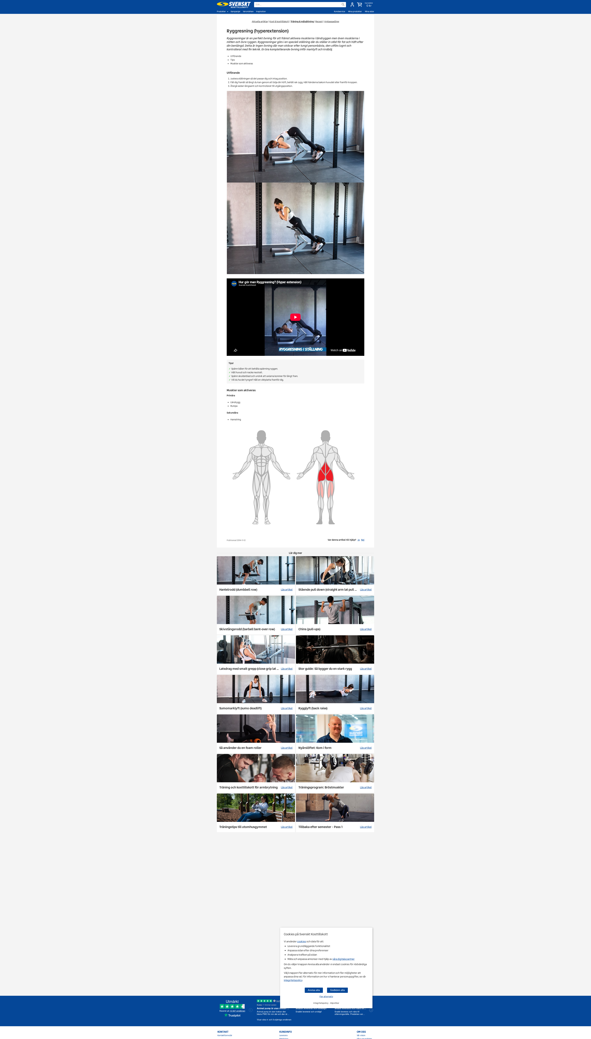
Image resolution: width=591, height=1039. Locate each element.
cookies (301, 941)
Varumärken (248, 11)
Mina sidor (369, 11)
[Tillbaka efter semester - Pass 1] (335, 813)
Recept (319, 21)
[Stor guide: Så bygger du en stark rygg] (335, 654)
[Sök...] (343, 4)
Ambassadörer (331, 21)
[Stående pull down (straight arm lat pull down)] (335, 575)
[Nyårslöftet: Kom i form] (335, 733)
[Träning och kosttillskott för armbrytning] (256, 773)
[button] (365, 4)
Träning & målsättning (302, 21)
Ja (359, 540)
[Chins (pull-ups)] (335, 615)
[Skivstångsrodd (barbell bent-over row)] (256, 615)
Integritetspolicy (293, 980)
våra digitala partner (343, 959)
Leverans (283, 1035)
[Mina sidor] (352, 4)
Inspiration (261, 11)
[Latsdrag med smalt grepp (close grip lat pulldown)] (256, 654)
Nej (362, 540)
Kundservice (339, 11)
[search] (300, 4)
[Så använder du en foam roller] (256, 733)
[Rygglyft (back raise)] (335, 694)
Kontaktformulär (224, 1035)
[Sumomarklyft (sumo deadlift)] (256, 694)
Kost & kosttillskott (279, 21)
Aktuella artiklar (260, 21)
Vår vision (361, 1035)
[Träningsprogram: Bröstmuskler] (335, 773)
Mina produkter (355, 11)
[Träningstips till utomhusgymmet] (256, 813)
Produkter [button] (221, 11)
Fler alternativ (326, 996)
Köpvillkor (334, 1003)
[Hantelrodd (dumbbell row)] (256, 575)
